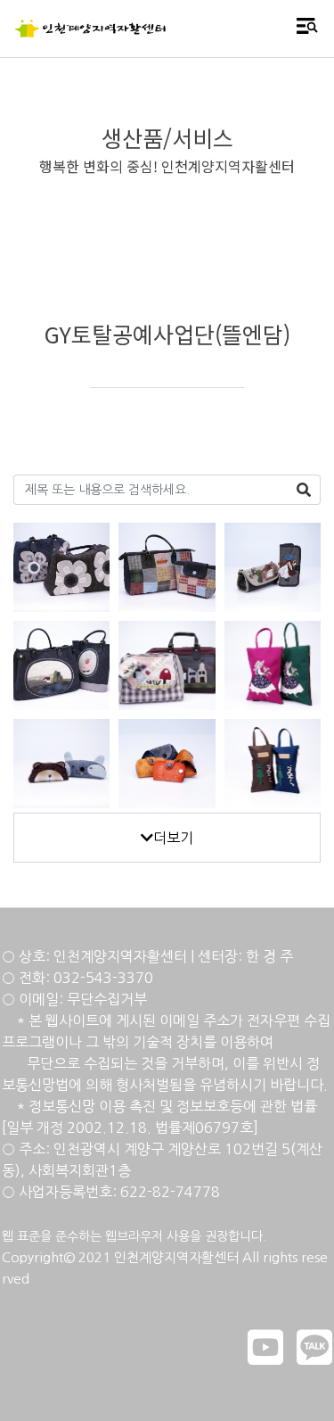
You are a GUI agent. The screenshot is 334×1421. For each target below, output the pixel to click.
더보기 (173, 837)
